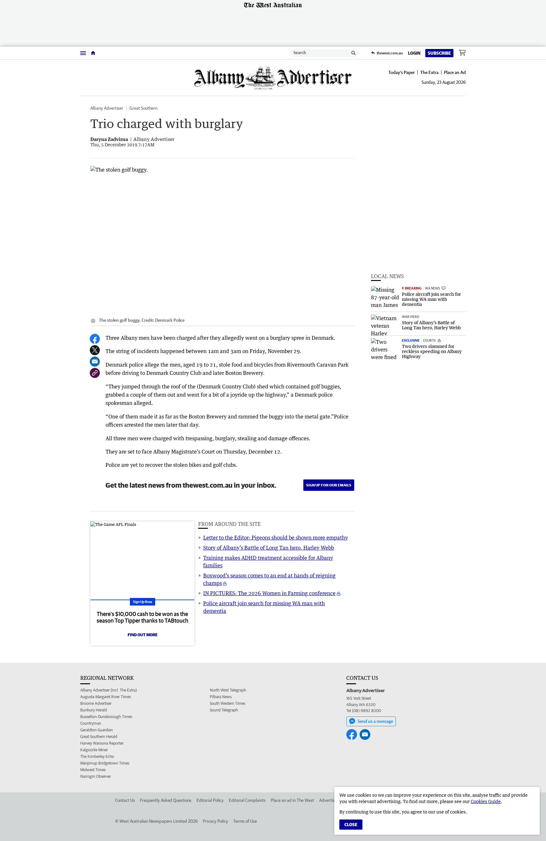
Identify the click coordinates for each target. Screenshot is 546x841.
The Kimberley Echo (97, 756)
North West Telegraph (228, 690)
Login (414, 53)
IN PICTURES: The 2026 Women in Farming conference (269, 593)
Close (350, 824)
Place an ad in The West (292, 800)
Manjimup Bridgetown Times (104, 763)
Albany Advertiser (106, 108)
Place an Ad (455, 72)
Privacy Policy (215, 821)
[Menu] (83, 53)
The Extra (429, 72)
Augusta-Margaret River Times (105, 696)
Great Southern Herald (98, 736)
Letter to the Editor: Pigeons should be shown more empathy (275, 537)
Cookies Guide (486, 801)
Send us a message (375, 721)
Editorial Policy (210, 800)
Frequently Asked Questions (165, 800)
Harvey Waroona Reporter (102, 743)
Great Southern (143, 108)
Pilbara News (221, 696)
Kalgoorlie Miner (94, 749)
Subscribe (439, 53)
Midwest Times (93, 769)
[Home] (93, 53)
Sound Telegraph (224, 710)
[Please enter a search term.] (353, 53)
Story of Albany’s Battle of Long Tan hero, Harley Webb (268, 548)
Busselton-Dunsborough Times (106, 716)
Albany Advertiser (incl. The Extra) (108, 690)
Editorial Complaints (247, 800)
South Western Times (227, 703)
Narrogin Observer (95, 776)
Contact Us (125, 800)
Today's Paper (401, 72)
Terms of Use (245, 821)
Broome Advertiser (96, 703)
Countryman (90, 723)
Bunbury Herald (93, 710)
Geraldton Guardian (96, 730)
